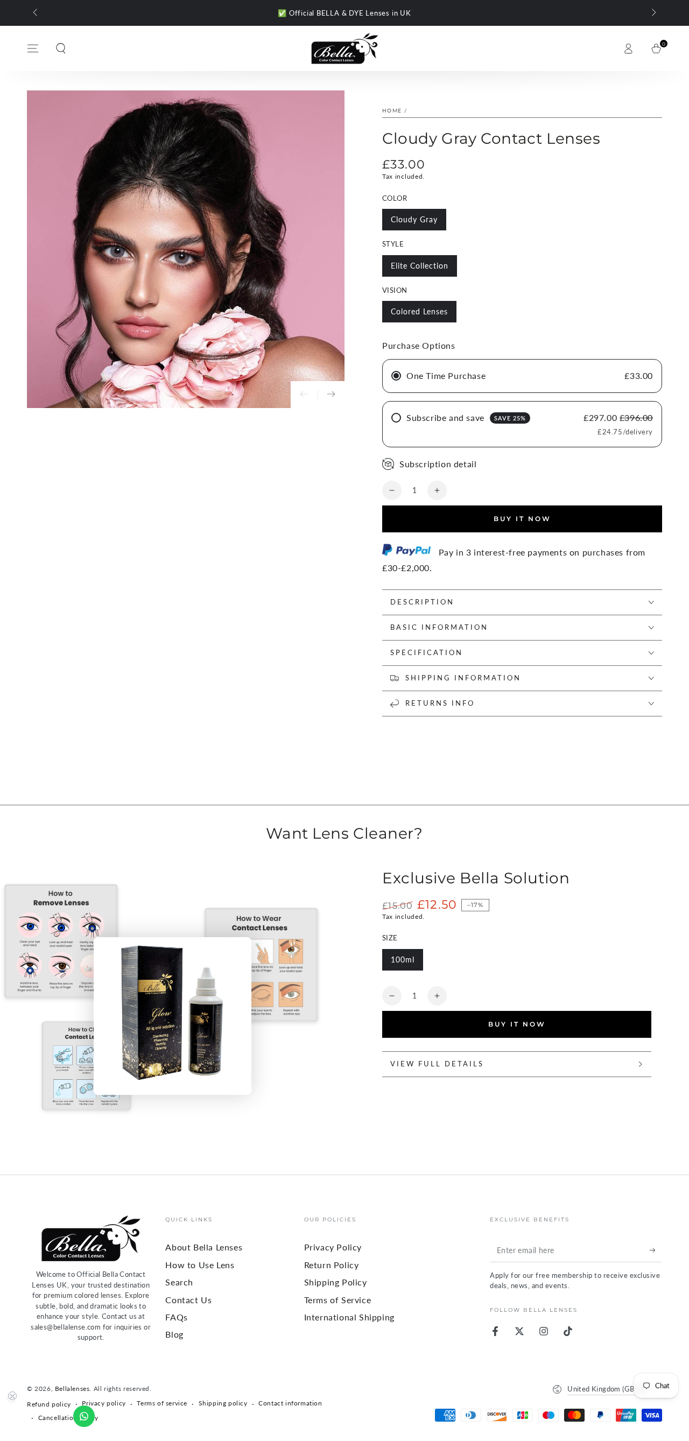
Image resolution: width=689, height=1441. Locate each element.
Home (392, 110)
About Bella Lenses (203, 1247)
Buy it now (522, 519)
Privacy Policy (333, 1247)
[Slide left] (36, 13)
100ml (402, 959)
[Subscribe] (656, 1250)
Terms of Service (337, 1300)
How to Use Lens (199, 1265)
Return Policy (331, 1265)
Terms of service (162, 1403)
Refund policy (49, 1404)
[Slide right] (653, 13)
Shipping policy (223, 1403)
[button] (61, 48)
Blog (174, 1334)
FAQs (176, 1317)
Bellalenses (72, 1388)
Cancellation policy (68, 1418)
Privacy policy (103, 1403)
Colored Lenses (419, 311)
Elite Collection (419, 265)
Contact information (290, 1403)
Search (179, 1282)
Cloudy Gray (414, 219)
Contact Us (188, 1300)
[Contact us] (84, 1416)
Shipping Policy (335, 1282)
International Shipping (349, 1317)
